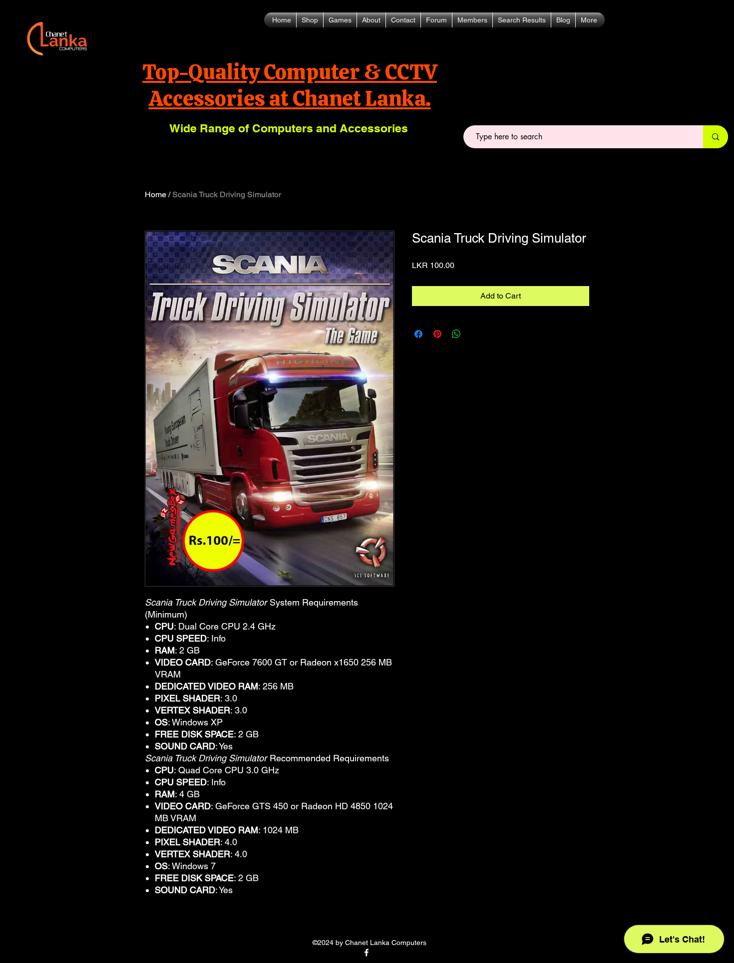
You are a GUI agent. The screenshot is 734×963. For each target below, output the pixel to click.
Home (155, 194)
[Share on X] (475, 334)
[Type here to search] (715, 136)
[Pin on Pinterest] (437, 334)
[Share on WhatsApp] (456, 334)
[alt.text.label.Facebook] (366, 953)
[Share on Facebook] (418, 334)
